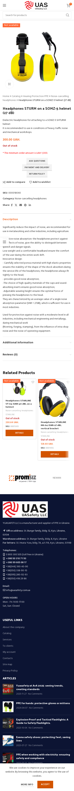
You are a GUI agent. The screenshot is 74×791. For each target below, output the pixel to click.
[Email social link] (20, 205)
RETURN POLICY (37, 174)
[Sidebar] (4, 241)
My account (9, 652)
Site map (7, 664)
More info (27, 785)
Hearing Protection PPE (35, 96)
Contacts (8, 658)
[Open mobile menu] (4, 5)
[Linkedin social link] (30, 205)
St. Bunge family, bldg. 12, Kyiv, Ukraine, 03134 (34, 533)
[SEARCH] (67, 15)
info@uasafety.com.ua (18, 590)
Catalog (16, 96)
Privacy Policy (10, 671)
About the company (14, 627)
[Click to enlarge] (9, 84)
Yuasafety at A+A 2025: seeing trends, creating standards (39, 687)
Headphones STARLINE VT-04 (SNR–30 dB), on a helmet (19, 403)
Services (7, 640)
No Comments (35, 694)
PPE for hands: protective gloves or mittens (43, 703)
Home (6, 96)
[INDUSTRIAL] (22, 478)
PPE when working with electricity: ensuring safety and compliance (43, 756)
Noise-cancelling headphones (31, 199)
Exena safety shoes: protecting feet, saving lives (43, 739)
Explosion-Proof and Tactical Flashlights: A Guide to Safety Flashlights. (42, 721)
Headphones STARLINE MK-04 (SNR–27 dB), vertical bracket (53, 425)
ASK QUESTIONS (37, 161)
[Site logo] (37, 5)
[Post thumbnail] (8, 690)
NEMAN (57, 478)
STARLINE (10, 414)
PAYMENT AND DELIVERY (37, 167)
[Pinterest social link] (25, 205)
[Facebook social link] (12, 205)
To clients (8, 646)
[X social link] (16, 205)
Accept (45, 784)
